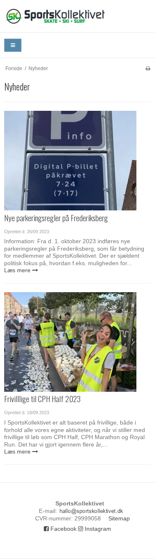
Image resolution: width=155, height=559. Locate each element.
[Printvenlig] (148, 68)
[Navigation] (12, 45)
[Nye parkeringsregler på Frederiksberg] (70, 160)
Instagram (97, 528)
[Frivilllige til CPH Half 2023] (70, 342)
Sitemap (119, 518)
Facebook (62, 528)
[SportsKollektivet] (77, 16)
